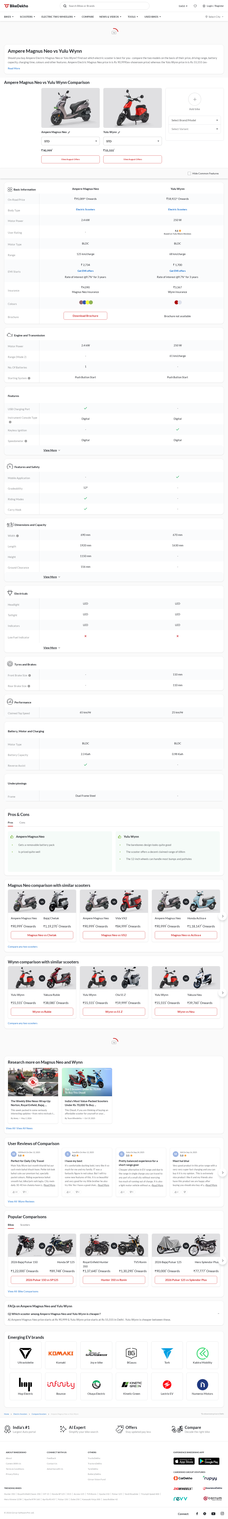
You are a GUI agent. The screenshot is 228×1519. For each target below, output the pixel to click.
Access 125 (79, 1494)
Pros (10, 822)
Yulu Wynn (110, 132)
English (182, 6)
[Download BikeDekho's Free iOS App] (184, 1461)
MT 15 (46, 1494)
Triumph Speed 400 (150, 1494)
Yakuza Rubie (51, 994)
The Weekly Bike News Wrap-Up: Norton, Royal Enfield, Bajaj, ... (31, 1103)
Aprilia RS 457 (49, 1499)
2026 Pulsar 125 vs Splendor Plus (186, 1279)
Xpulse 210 (104, 1494)
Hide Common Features (205, 173)
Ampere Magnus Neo (54, 132)
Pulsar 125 (117, 1494)
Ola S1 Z (120, 994)
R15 (69, 1494)
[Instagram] (222, 1514)
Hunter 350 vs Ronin (114, 1279)
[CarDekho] (183, 1478)
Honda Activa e (196, 918)
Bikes (11, 1224)
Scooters (25, 1224)
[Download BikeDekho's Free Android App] (208, 1461)
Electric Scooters (85, 209)
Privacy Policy (12, 1474)
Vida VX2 (121, 918)
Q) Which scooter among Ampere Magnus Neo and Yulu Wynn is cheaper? (54, 1313)
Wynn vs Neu (186, 1011)
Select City (214, 16)
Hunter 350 (9, 1494)
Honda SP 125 (58, 1494)
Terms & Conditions (15, 1469)
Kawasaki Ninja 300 (91, 1499)
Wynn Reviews (26, 1201)
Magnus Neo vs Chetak (41, 935)
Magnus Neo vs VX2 (114, 935)
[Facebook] (197, 1514)
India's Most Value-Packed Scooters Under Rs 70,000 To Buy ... (86, 1103)
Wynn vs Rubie (41, 1011)
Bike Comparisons (28, 1291)
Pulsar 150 (63, 1499)
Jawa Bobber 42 (110, 1499)
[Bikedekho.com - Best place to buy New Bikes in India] (16, 6)
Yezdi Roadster (132, 1494)
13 (16, 1192)
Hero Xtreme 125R (13, 1499)
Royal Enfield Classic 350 (29, 1494)
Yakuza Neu (194, 994)
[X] (204, 1514)
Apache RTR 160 (32, 1499)
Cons (22, 822)
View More (50, 450)
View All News (24, 1128)
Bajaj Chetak (51, 918)
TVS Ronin (92, 1494)
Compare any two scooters (22, 946)
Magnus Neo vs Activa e (186, 935)
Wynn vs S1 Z (114, 1011)
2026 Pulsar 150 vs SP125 (42, 1279)
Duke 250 (75, 1499)
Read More (14, 68)
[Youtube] (213, 1514)
